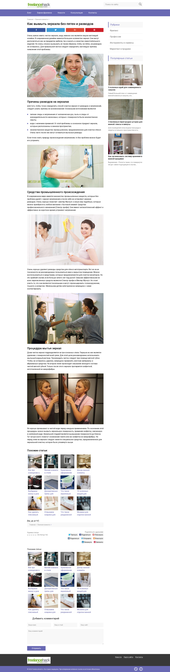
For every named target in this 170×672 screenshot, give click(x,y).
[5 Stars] (36, 535)
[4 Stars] (34, 535)
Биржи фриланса (44, 13)
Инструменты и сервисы (122, 43)
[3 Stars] (32, 535)
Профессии (115, 36)
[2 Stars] (30, 535)
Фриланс (114, 30)
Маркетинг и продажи (120, 49)
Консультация (77, 13)
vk (141, 669)
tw (136, 669)
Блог (29, 13)
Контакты (92, 13)
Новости (61, 13)
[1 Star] (28, 535)
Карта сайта (128, 657)
